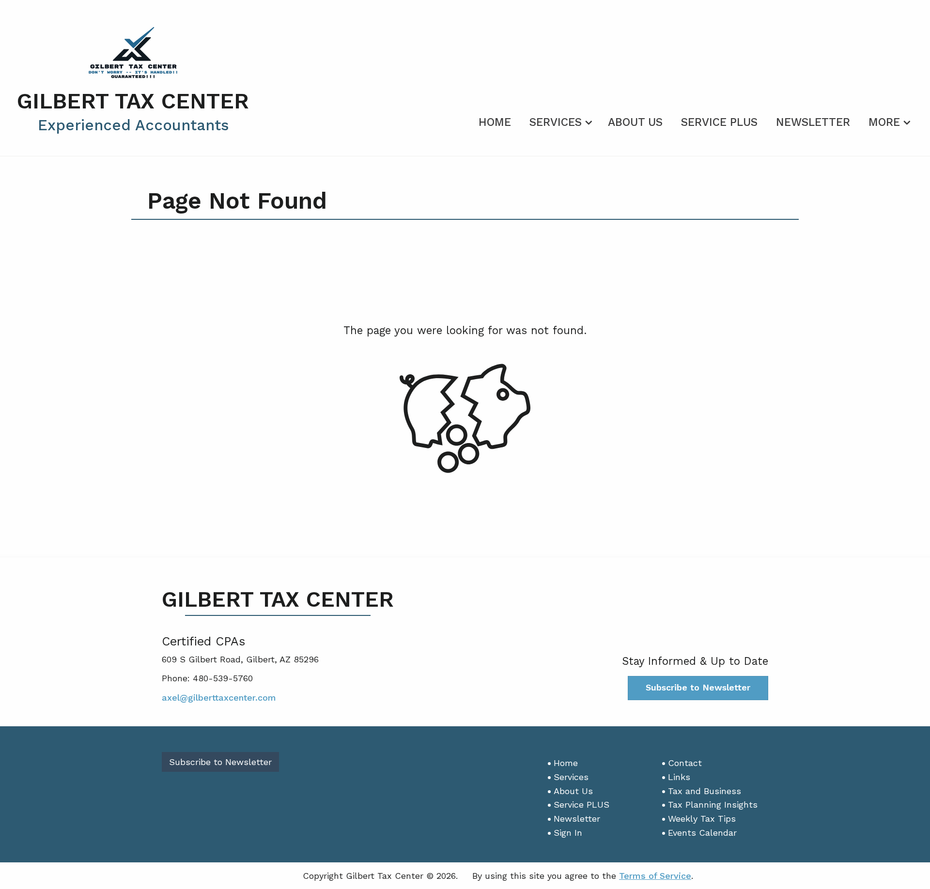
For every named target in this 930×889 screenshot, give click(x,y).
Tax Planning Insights (713, 804)
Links (679, 777)
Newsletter (813, 122)
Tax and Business (704, 791)
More (884, 122)
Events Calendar (702, 833)
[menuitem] (495, 120)
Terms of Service (655, 876)
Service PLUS (719, 122)
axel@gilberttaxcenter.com (219, 697)
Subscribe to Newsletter (698, 687)
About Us (635, 122)
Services (555, 122)
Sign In (568, 833)
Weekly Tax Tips (702, 818)
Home (495, 122)
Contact (685, 763)
